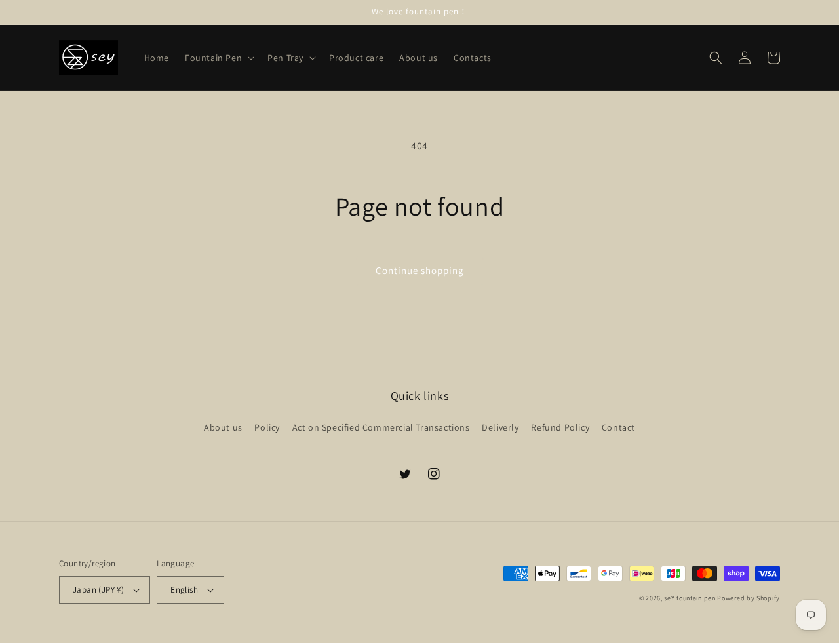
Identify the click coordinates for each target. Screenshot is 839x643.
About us (223, 427)
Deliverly (500, 427)
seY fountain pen (690, 598)
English (184, 589)
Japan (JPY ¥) (98, 589)
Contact (618, 427)
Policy (267, 427)
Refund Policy (560, 427)
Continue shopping (420, 270)
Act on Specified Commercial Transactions (381, 427)
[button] (218, 57)
